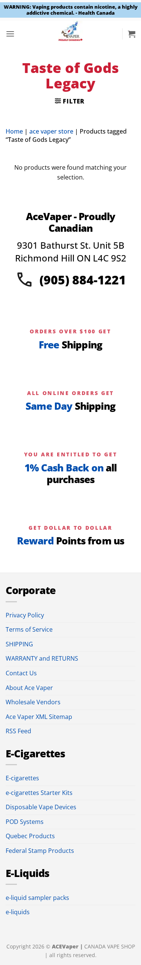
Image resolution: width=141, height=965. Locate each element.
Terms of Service (29, 629)
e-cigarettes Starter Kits (39, 793)
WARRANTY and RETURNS (42, 658)
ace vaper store (51, 131)
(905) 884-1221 (82, 280)
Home (14, 131)
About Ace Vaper (29, 688)
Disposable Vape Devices (41, 807)
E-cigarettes (22, 778)
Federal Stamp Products (40, 850)
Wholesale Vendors (33, 702)
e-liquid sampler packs (37, 898)
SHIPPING (19, 644)
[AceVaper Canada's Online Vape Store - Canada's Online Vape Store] (70, 34)
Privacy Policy (25, 615)
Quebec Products (30, 836)
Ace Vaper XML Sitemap (39, 717)
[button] (10, 33)
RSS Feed (18, 731)
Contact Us (21, 673)
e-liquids (18, 912)
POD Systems (25, 822)
